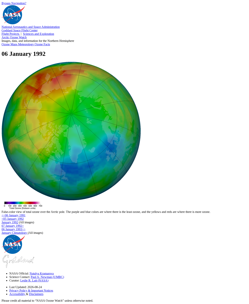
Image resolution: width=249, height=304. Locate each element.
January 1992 (10, 222)
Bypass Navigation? (14, 3)
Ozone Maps (10, 44)
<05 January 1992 (13, 218)
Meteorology (26, 44)
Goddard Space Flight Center (20, 30)
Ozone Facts (42, 44)
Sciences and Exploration (38, 33)
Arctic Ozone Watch (14, 37)
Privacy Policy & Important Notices (31, 290)
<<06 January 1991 (13, 215)
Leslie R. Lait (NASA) (34, 280)
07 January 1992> (13, 225)
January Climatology (15, 232)
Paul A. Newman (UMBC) (47, 277)
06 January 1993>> (13, 229)
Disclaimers (36, 294)
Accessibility (17, 294)
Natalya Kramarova (42, 273)
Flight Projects (11, 33)
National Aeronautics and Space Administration (31, 26)
